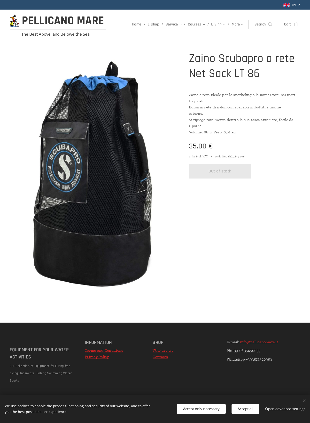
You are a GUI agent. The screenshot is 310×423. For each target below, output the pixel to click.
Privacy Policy (97, 356)
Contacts (160, 356)
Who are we (163, 350)
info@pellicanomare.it (259, 342)
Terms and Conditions (104, 350)
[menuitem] (138, 24)
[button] (263, 24)
